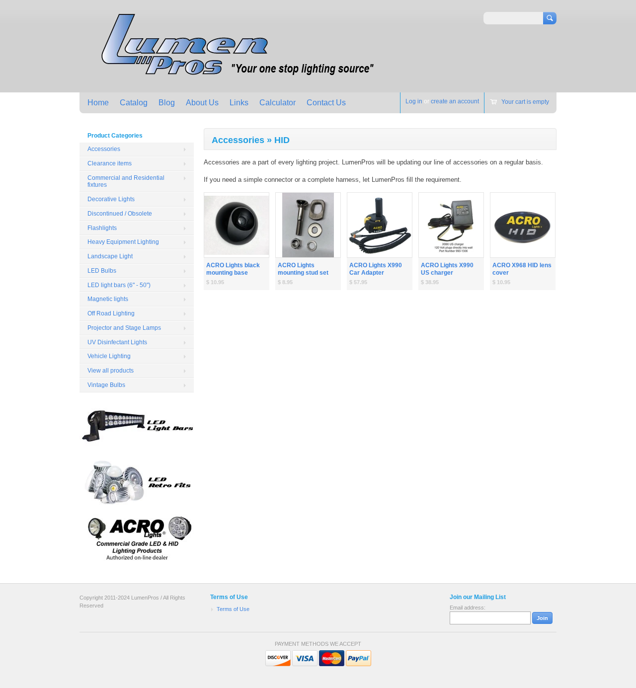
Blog (167, 102)
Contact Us (326, 102)
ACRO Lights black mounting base (233, 269)
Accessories (103, 149)
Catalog (134, 102)
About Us (202, 102)
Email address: (467, 608)
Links (239, 102)
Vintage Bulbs (106, 385)
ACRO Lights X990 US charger (447, 269)
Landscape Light (110, 256)
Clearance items (109, 163)
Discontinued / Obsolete (119, 213)
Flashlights (102, 228)
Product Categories (115, 135)
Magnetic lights (107, 299)
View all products (110, 370)
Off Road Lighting (111, 313)
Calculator (277, 102)
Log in (413, 101)
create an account (455, 101)
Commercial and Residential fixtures (125, 181)
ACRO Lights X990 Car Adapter (375, 269)
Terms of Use (233, 609)
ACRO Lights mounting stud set (303, 269)
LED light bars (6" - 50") (119, 285)
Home (98, 102)
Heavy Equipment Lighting (123, 241)
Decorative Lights (111, 199)
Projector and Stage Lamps (124, 327)
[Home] (235, 77)
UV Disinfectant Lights (117, 342)
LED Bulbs (101, 270)
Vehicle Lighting (109, 356)
